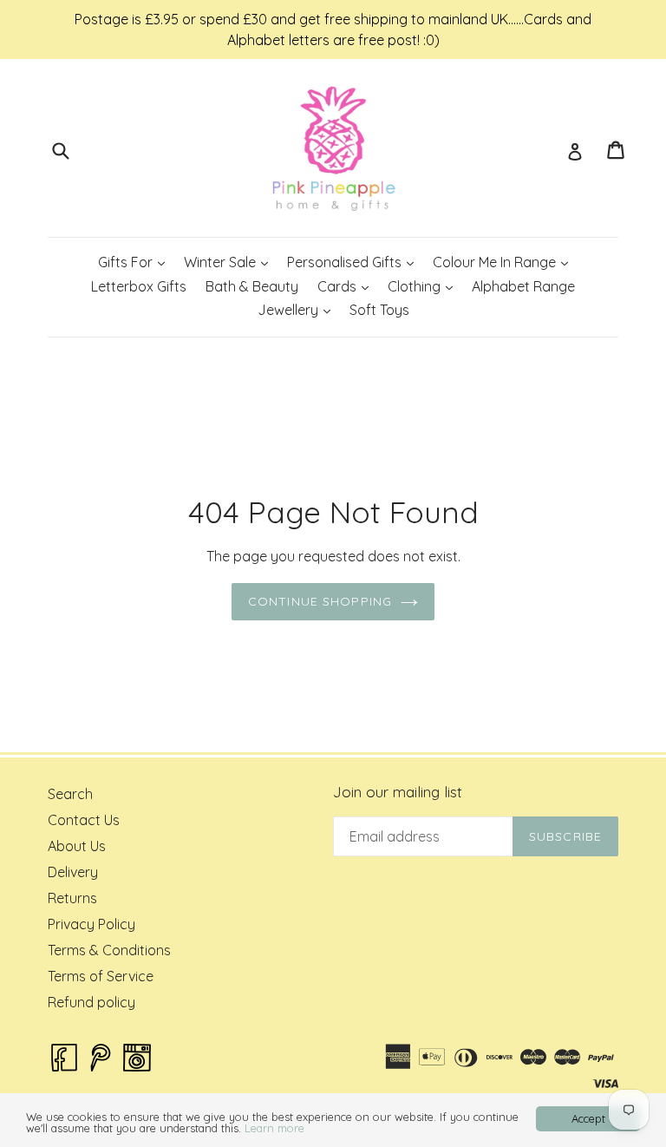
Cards (346, 286)
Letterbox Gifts (138, 286)
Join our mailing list (397, 792)
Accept (588, 1118)
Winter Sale (230, 261)
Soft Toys (379, 309)
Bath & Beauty (252, 286)
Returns (72, 898)
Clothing (424, 286)
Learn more (274, 1128)
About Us (77, 846)
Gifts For (135, 261)
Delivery (73, 872)
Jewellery (298, 309)
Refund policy (91, 1002)
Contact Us (84, 820)
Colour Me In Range (504, 261)
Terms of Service (100, 976)
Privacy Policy (91, 924)
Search (70, 794)
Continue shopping (320, 601)
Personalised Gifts (354, 261)
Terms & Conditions (109, 950)
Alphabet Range (523, 286)
